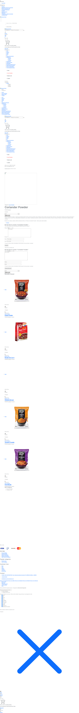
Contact (8, 78)
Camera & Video (9, 62)
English (7, 83)
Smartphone (8, 61)
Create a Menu (8, 26)
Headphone (8, 57)
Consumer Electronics (5, 9)
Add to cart (7, 215)
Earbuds (9, 58)
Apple (3, 99)
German (9, 86)
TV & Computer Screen (10, 67)
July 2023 (3, 3)
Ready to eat (9, 75)
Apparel (3, 6)
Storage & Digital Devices (10, 64)
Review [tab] (7, 222)
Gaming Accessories (10, 56)
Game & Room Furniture (10, 65)
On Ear (9, 59)
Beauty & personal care (6, 8)
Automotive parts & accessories (7, 7)
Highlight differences (6, 592)
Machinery (3, 12)
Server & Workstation (10, 66)
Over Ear (9, 60)
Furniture (3, 10)
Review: (6, 236)
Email (6, 241)
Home (8, 70)
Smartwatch (8, 63)
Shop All (6, 48)
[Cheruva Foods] (3, 16)
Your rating (6, 250)
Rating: (6, 227)
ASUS (7, 54)
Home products (4, 11)
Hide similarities (5, 591)
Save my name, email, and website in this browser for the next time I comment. (19, 243)
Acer (7, 50)
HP (6, 55)
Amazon (3, 98)
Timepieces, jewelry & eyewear (7, 13)
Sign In (6, 33)
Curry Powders (10, 73)
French (9, 85)
